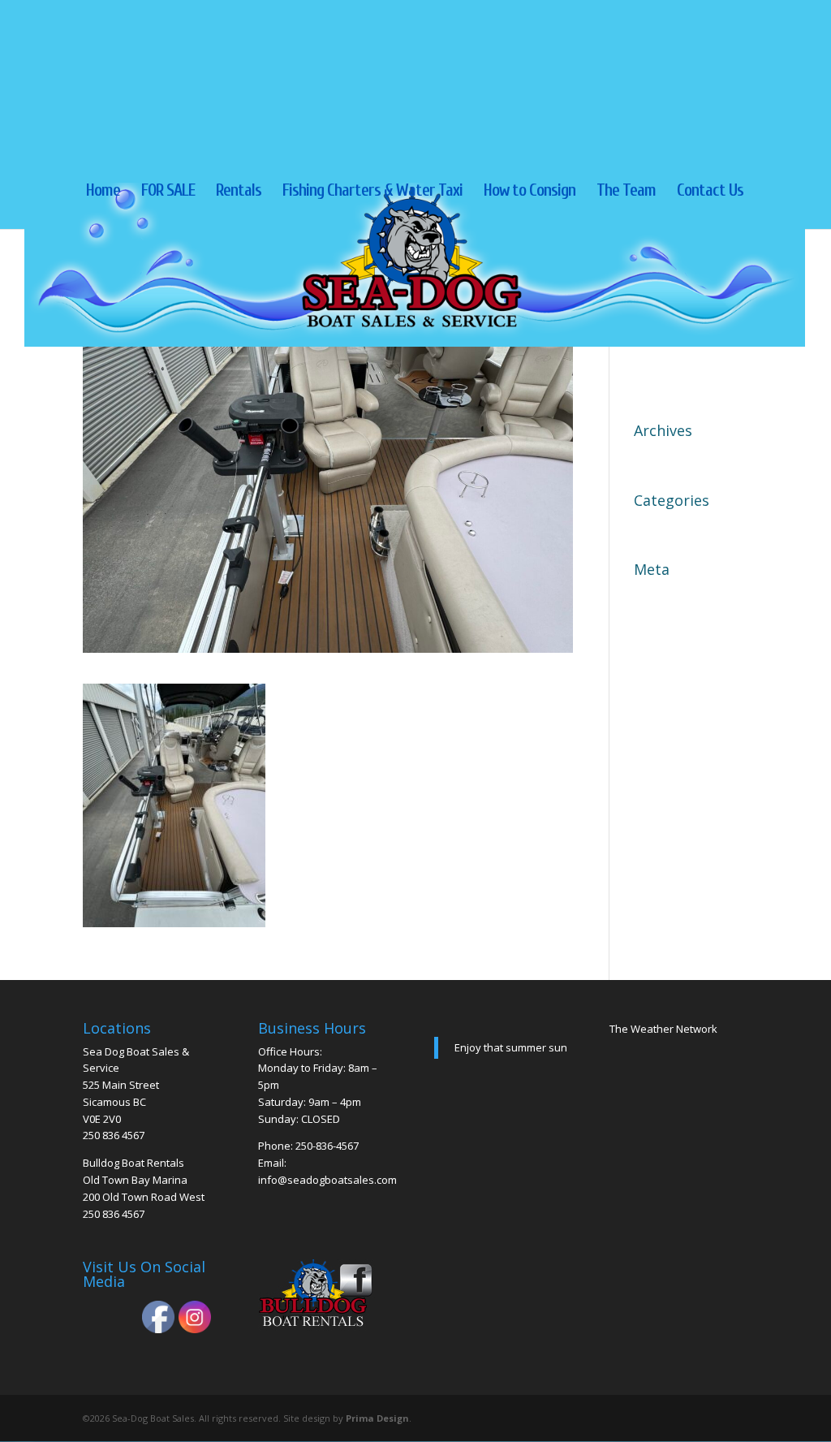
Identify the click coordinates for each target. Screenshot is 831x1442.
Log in (653, 595)
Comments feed (682, 652)
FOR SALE (168, 192)
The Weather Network (663, 1028)
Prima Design (377, 1418)
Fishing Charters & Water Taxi (372, 192)
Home (103, 192)
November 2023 (682, 456)
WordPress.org (680, 680)
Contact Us (710, 192)
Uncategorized (678, 526)
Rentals (238, 192)
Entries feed (670, 623)
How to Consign (529, 192)
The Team (626, 192)
